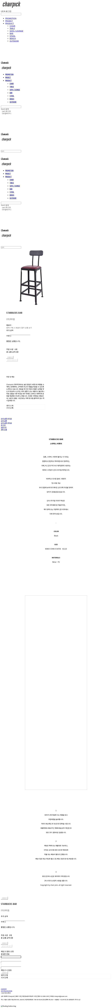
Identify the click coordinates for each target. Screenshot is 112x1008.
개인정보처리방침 (6, 991)
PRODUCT (9, 23)
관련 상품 (4, 429)
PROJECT (9, 21)
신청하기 (4, 973)
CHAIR (12, 26)
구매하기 (4, 898)
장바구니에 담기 (6, 946)
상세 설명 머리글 (6, 418)
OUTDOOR (14, 41)
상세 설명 (4, 421)
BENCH (13, 38)
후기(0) (3, 425)
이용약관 (4, 989)
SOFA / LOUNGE (16, 31)
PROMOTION (10, 18)
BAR (11, 33)
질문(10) (4, 427)
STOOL (12, 36)
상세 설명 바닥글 (6, 423)
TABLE (12, 28)
